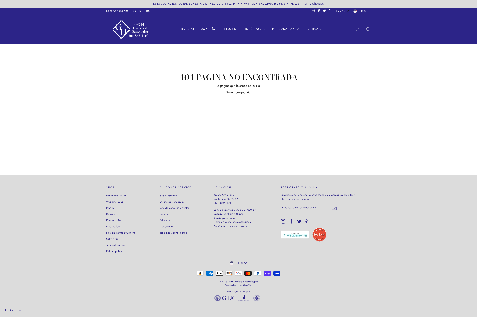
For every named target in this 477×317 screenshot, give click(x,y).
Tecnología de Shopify (238, 291)
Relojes (229, 29)
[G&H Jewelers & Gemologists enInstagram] (283, 221)
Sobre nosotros (168, 195)
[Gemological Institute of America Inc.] (224, 299)
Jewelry (110, 208)
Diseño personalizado (172, 202)
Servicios (165, 214)
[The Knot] (329, 11)
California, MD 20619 (226, 199)
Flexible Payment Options (120, 232)
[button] (12, 310)
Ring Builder (113, 226)
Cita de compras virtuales (174, 208)
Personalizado (285, 29)
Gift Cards (112, 239)
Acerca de (315, 29)
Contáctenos (166, 226)
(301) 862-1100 (222, 203)
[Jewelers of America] (244, 299)
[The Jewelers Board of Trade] (256, 299)
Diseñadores (254, 29)
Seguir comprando (238, 92)
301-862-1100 (141, 10)
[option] (238, 4)
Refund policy (114, 251)
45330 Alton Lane (224, 195)
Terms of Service (115, 245)
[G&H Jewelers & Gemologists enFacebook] (291, 221)
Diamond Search (115, 220)
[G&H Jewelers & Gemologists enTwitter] (299, 221)
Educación (166, 220)
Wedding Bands (115, 202)
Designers (112, 214)
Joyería (208, 29)
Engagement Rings (116, 195)
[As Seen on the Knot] (319, 235)
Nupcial (188, 29)
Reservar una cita (117, 10)
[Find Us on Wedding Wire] (295, 234)
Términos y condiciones (173, 232)
